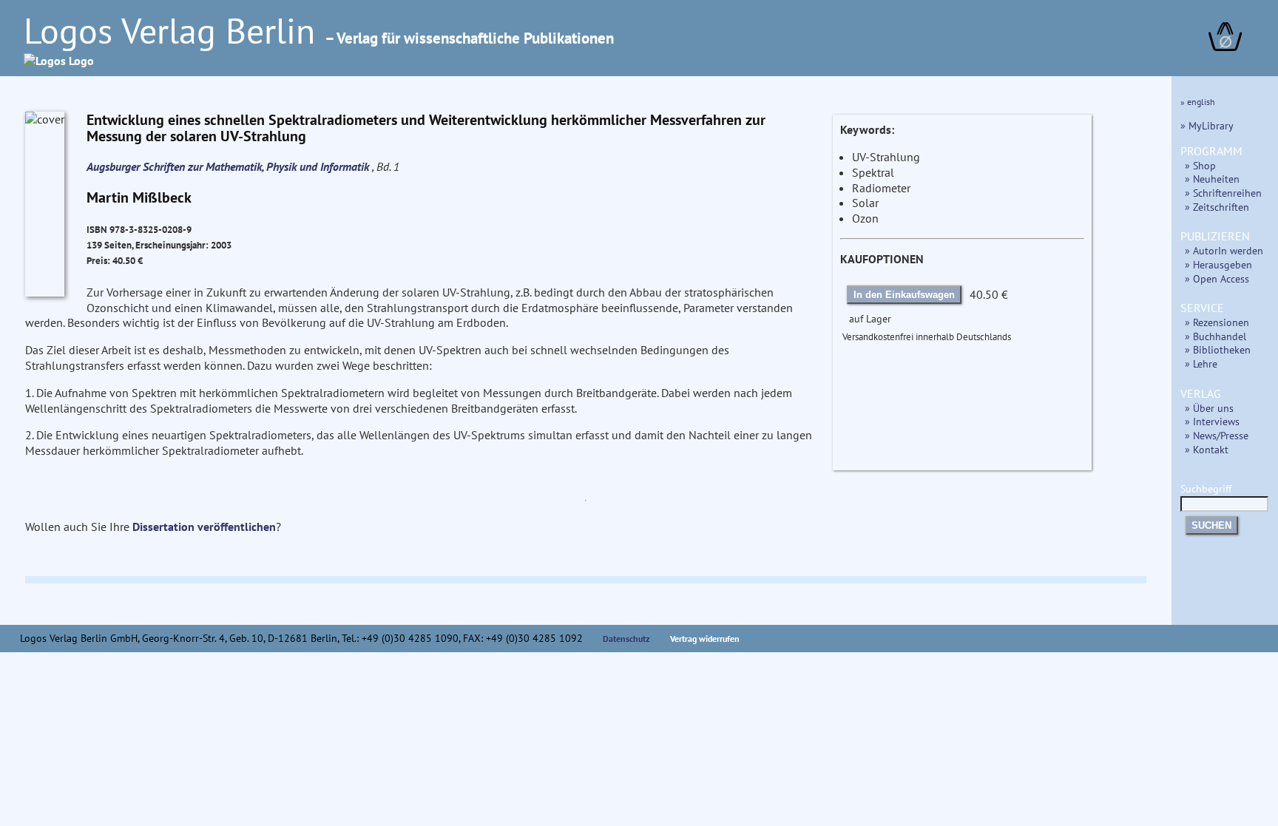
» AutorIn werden (1224, 250)
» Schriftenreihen (1223, 193)
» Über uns (1209, 408)
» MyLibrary (1207, 125)
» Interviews (1212, 421)
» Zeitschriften (1217, 207)
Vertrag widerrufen (705, 638)
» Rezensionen (1217, 322)
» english (1197, 101)
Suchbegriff (1205, 488)
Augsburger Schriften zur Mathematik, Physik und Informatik (229, 166)
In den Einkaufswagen (904, 294)
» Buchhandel (1215, 336)
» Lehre (1201, 363)
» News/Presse (1216, 435)
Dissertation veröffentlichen (204, 526)
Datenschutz (626, 638)
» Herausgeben (1218, 264)
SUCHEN (1211, 525)
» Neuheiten (1212, 179)
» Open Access (1217, 278)
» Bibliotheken (1218, 349)
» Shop (1200, 165)
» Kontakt (1206, 449)
